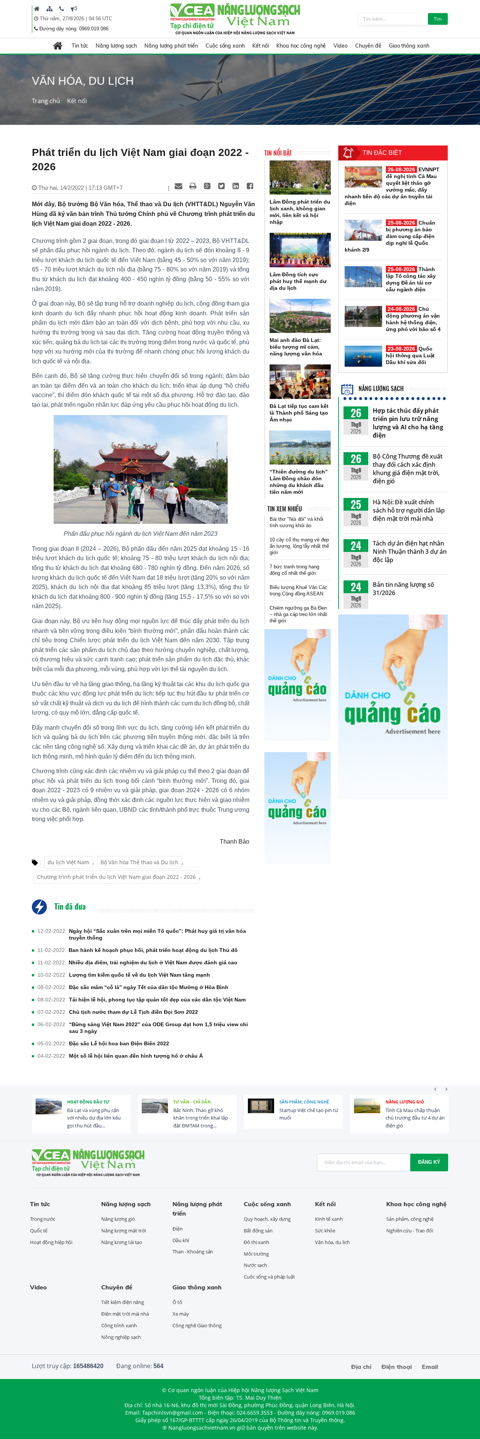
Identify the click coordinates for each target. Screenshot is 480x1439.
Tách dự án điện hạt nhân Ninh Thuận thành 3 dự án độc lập (410, 551)
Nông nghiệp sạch (121, 1337)
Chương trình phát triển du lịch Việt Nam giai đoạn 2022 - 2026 (116, 876)
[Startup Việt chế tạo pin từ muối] (261, 1112)
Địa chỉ (361, 1366)
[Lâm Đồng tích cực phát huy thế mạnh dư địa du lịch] (300, 250)
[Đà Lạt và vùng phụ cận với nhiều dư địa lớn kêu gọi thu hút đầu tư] (49, 1112)
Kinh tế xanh (329, 1219)
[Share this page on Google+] (207, 186)
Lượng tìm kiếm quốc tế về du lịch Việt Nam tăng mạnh (139, 975)
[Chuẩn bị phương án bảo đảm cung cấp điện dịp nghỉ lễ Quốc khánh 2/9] (363, 230)
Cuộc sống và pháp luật (269, 1276)
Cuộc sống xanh (225, 45)
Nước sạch (255, 1265)
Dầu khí (180, 1240)
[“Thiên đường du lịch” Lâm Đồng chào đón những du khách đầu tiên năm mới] (300, 447)
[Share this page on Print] (193, 186)
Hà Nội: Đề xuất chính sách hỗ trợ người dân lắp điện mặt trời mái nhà (409, 510)
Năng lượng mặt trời (123, 1230)
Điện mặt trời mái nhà (125, 1313)
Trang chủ (46, 101)
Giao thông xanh (409, 45)
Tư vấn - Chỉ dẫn (192, 1102)
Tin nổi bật (278, 152)
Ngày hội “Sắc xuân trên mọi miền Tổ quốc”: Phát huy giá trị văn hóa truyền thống (157, 934)
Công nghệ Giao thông (197, 1325)
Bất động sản (258, 1230)
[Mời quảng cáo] (74, 8)
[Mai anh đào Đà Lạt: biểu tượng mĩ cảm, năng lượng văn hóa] (300, 316)
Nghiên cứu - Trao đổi (409, 1230)
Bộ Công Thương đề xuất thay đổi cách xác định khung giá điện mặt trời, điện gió (407, 468)
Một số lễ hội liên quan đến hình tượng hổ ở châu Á (136, 1056)
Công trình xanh (119, 1325)
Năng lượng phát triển (171, 45)
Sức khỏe (325, 1230)
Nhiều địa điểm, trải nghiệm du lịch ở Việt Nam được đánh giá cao (153, 962)
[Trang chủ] (37, 8)
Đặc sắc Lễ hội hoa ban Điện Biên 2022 (119, 1043)
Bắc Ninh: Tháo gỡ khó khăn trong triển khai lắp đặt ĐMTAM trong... (200, 1118)
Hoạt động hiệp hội (51, 1242)
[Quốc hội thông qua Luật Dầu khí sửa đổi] (363, 356)
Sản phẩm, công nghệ (304, 1102)
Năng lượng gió (405, 1102)
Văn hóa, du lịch (332, 1242)
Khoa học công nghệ (301, 45)
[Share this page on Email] (178, 186)
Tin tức (80, 45)
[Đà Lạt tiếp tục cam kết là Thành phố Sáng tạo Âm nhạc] (300, 381)
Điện (177, 1228)
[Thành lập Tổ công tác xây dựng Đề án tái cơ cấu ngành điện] (363, 276)
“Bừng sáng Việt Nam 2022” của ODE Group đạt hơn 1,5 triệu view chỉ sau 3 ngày (158, 1027)
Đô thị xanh (256, 1242)
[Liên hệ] (61, 8)
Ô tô (177, 1302)
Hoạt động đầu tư (88, 1102)
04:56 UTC (100, 18)
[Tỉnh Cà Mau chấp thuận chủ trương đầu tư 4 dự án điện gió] (367, 1112)
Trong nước (42, 1219)
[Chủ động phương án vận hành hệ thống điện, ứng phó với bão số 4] (363, 316)
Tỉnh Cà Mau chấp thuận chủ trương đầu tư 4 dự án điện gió (415, 1118)
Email (430, 1366)
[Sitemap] (49, 8)
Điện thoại (396, 1366)
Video (340, 45)
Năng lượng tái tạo (121, 1242)
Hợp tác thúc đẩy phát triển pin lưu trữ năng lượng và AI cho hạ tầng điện (408, 422)
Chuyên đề (368, 45)
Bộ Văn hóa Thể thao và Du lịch (139, 862)
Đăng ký (429, 1162)
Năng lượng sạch (116, 45)
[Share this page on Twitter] (221, 186)
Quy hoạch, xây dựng (267, 1219)
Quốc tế (38, 1230)
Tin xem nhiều (284, 508)
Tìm (438, 19)
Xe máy (180, 1313)
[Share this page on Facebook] (249, 186)
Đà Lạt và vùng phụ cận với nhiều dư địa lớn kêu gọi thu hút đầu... (94, 1118)
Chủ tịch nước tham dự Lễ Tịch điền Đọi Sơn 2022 (133, 1012)
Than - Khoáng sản (192, 1251)
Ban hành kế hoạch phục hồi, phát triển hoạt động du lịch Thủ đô (153, 950)
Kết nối (260, 45)
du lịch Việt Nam (68, 862)
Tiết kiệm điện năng (122, 1302)
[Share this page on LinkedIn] (235, 186)
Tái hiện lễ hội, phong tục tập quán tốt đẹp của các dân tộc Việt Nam (157, 1000)
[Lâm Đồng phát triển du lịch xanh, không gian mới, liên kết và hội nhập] (300, 177)
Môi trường (256, 1253)
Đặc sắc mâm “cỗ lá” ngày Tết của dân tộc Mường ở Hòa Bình (148, 987)
